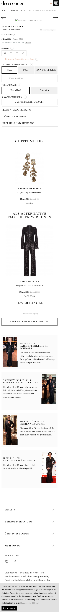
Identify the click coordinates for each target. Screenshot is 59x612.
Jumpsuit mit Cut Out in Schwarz (29, 285)
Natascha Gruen (29, 281)
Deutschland (15, 90)
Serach (36, 3)
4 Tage (9, 70)
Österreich (44, 90)
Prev (3, 17)
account (40, 3)
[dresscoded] (13, 3)
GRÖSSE (5, 48)
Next (56, 17)
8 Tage (25, 70)
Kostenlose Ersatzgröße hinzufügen (19, 59)
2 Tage (45, 70)
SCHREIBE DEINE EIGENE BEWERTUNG (29, 321)
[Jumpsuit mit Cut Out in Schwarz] (29, 250)
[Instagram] (6, 561)
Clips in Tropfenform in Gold (29, 192)
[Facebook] (15, 561)
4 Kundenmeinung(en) (48, 30)
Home (4, 10)
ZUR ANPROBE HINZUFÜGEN (29, 101)
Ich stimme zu (9, 608)
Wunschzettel (44, 3)
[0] (49, 3)
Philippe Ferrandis (29, 188)
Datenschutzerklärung (29, 603)
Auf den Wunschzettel (48, 21)
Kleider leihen (18, 10)
